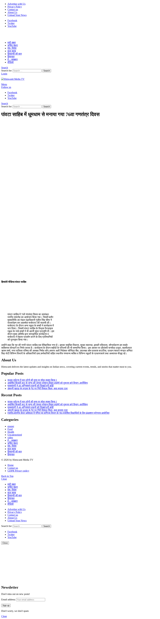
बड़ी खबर (12, 42)
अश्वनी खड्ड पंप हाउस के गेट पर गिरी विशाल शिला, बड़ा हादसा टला (38, 388)
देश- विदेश (12, 48)
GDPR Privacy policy (18, 470)
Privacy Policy (15, 6)
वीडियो (11, 62)
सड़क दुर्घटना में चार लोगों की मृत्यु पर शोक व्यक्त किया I (32, 380)
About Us (12, 12)
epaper (11, 426)
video (10, 437)
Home (11, 465)
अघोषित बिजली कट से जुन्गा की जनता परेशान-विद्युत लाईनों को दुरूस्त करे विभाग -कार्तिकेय (48, 383)
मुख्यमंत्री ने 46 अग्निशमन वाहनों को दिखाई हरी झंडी (31, 385)
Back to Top (7, 476)
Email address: (8, 599)
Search (46, 71)
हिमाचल (11, 56)
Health (11, 432)
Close (4, 479)
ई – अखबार (13, 59)
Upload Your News (17, 15)
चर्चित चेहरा (13, 45)
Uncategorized (15, 434)
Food (10, 429)
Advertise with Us (16, 4)
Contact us (13, 9)
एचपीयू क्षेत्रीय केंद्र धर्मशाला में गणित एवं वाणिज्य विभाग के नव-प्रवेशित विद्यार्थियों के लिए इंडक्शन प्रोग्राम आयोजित (58, 413)
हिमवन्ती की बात (15, 53)
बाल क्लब (12, 51)
